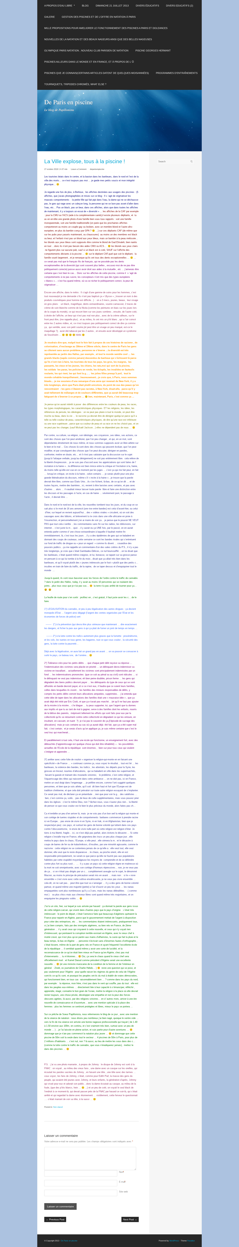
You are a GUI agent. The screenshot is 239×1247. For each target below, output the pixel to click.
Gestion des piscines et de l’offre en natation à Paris (99, 17)
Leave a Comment (78, 169)
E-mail (122, 1182)
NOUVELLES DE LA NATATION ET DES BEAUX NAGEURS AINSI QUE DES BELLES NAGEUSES (98, 39)
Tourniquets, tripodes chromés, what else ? (75, 84)
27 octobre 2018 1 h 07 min (55, 169)
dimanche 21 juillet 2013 (112, 5)
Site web (123, 1191)
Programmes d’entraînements (177, 73)
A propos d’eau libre (58, 5)
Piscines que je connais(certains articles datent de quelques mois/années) (96, 73)
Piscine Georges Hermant (153, 50)
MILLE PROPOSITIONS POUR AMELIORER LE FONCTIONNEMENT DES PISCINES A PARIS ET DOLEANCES (105, 28)
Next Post (130, 1219)
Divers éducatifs (147, 5)
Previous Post (55, 1219)
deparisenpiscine (97, 169)
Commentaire (119, 1149)
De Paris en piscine (68, 102)
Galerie (49, 17)
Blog (85, 5)
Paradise (191, 1241)
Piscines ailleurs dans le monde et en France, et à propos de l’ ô (89, 62)
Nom (121, 1172)
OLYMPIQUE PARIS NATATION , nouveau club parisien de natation (86, 50)
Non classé (58, 1107)
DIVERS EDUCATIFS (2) (179, 5)
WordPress (174, 1241)
